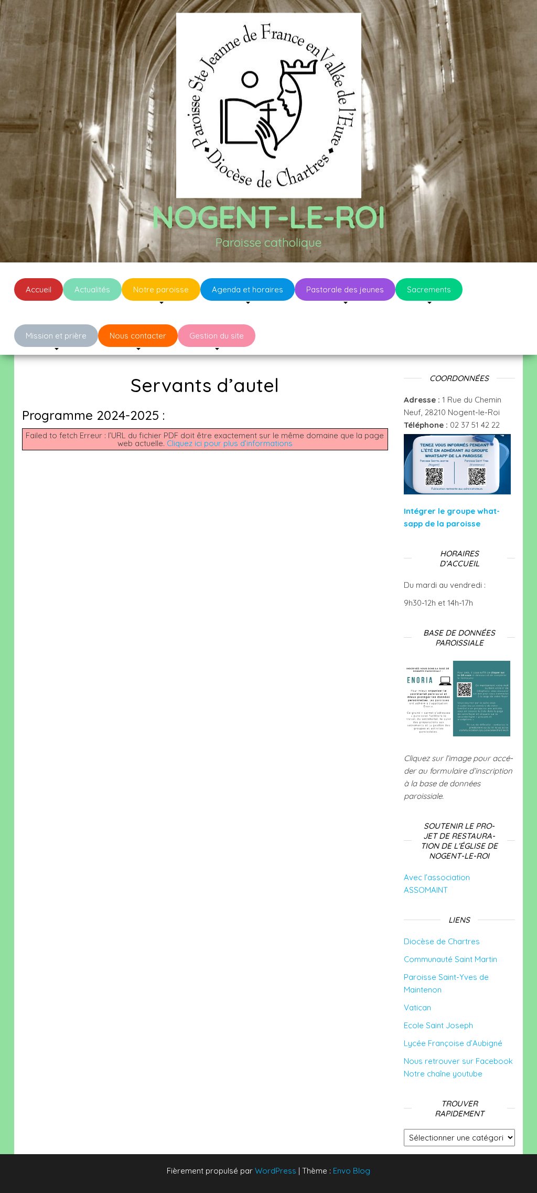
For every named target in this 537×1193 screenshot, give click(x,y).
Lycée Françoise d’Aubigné (453, 1043)
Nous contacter (138, 336)
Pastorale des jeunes (345, 289)
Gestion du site (216, 336)
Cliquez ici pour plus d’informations (230, 443)
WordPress (275, 1171)
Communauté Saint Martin (450, 959)
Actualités (92, 289)
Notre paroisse (161, 289)
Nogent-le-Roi (268, 216)
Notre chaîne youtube (443, 1074)
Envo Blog (351, 1171)
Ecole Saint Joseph (438, 1025)
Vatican (417, 1007)
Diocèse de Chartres (442, 941)
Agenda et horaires (247, 289)
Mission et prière (56, 336)
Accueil (38, 289)
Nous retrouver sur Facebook (458, 1061)
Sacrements (429, 289)
